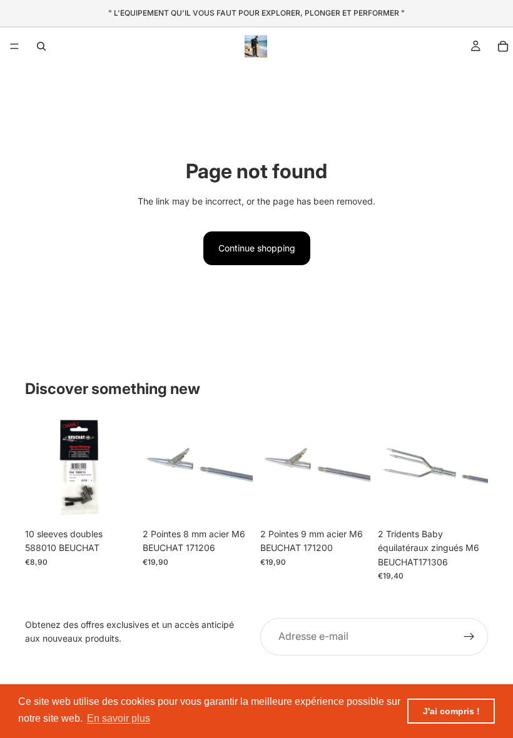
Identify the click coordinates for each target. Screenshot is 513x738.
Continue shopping (256, 248)
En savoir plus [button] (118, 718)
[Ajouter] (115, 503)
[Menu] (14, 46)
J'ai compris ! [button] (451, 711)
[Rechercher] (41, 46)
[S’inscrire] (469, 637)
